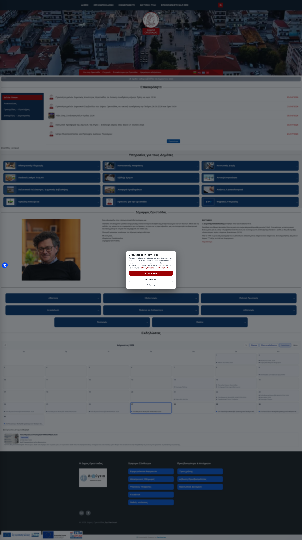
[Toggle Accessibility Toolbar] (5, 265)
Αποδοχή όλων (151, 273)
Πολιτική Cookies (163, 268)
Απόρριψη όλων (151, 279)
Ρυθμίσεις (151, 285)
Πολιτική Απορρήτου (148, 268)
